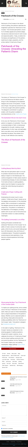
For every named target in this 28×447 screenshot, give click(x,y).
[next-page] (4, 398)
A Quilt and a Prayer (14, 94)
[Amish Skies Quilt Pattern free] (5, 386)
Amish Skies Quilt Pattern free (16, 384)
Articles (8, 441)
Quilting (2, 11)
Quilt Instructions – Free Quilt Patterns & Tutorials (12, 444)
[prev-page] (2, 398)
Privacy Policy (19, 441)
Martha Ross (6, 19)
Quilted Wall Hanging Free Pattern (17, 391)
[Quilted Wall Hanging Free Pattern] (5, 393)
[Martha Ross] (2, 19)
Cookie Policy (13, 441)
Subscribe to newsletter (8, 428)
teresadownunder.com (9, 324)
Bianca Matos (12, 392)
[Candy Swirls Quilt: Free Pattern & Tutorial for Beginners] (5, 379)
